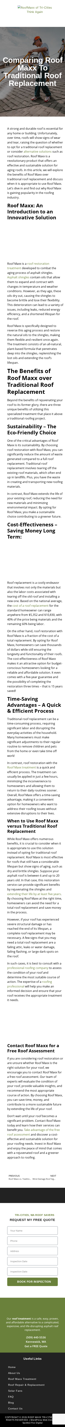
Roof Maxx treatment (21, 767)
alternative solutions (38, 152)
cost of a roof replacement (30, 606)
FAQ (11, 1396)
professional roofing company (27, 968)
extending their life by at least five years (34, 894)
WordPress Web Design (43, 1420)
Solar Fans (15, 1390)
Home (12, 1367)
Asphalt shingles (18, 277)
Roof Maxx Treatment (22, 1379)
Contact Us (15, 1408)
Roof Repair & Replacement (26, 1384)
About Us (14, 1373)
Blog (11, 1402)
